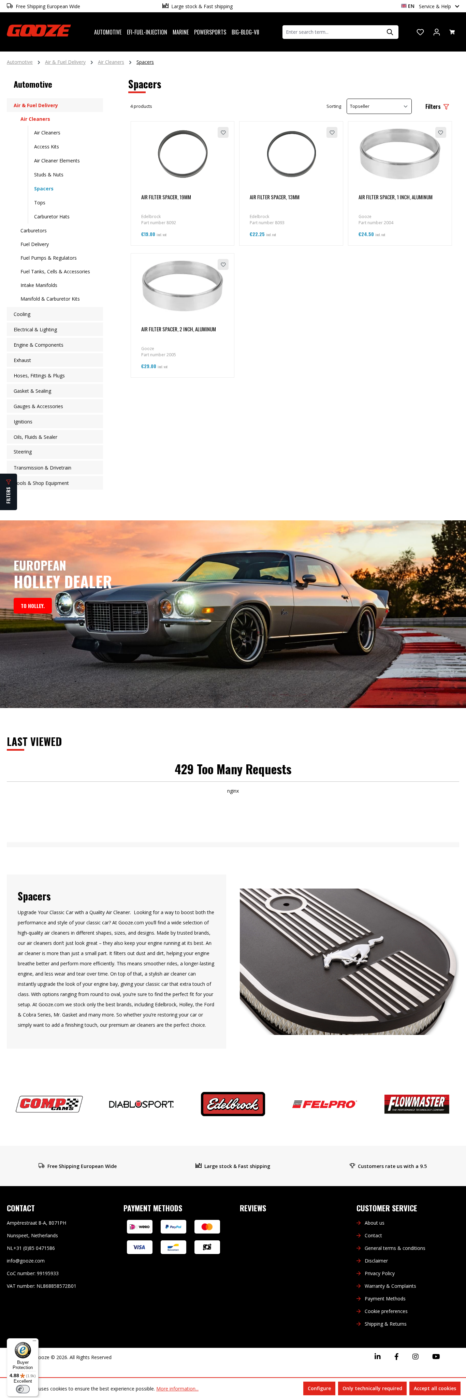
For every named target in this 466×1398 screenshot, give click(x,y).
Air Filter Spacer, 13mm (275, 197)
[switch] (23, 1389)
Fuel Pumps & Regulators (48, 258)
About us (374, 1223)
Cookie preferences (386, 1311)
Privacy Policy (380, 1273)
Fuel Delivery (34, 244)
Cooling (22, 314)
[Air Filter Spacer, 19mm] (182, 153)
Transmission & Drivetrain (42, 467)
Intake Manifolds (38, 285)
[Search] (390, 32)
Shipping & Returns (386, 1324)
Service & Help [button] (435, 6)
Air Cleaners (35, 119)
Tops (39, 202)
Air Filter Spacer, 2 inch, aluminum (178, 329)
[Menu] (34, 1342)
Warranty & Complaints (390, 1286)
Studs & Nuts (48, 174)
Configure (319, 1388)
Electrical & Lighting (35, 329)
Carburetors (33, 230)
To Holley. (33, 605)
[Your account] (436, 32)
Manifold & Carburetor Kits (50, 299)
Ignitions (23, 421)
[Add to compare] (206, 132)
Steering (23, 451)
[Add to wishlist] (223, 132)
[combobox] (332, 32)
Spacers (44, 188)
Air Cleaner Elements (57, 160)
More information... (177, 1388)
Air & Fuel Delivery (36, 105)
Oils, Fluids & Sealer (35, 437)
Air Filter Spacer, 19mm (166, 197)
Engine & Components (38, 345)
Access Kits (46, 146)
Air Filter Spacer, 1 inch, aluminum (396, 197)
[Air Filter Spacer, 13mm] (291, 153)
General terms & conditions (395, 1248)
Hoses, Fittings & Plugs (39, 375)
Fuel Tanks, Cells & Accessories (55, 271)
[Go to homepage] (39, 31)
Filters (433, 106)
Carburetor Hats (52, 216)
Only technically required (372, 1388)
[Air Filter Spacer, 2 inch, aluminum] (182, 286)
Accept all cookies (435, 1388)
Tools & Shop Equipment (41, 483)
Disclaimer (376, 1260)
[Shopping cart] (452, 32)
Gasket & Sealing (32, 391)
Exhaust (22, 360)
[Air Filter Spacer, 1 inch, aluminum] (400, 153)
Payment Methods (385, 1298)
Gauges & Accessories (38, 406)
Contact (373, 1235)
